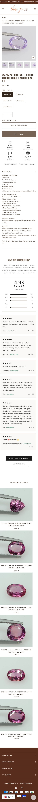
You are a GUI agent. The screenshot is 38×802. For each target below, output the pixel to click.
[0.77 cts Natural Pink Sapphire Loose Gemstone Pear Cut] (16, 504)
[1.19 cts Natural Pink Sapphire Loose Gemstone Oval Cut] (16, 631)
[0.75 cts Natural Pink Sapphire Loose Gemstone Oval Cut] (16, 715)
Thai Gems (10, 783)
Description (7, 171)
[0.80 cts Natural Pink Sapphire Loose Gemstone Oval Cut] (16, 547)
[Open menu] (5, 9)
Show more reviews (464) (19, 458)
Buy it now (19, 134)
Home (4, 17)
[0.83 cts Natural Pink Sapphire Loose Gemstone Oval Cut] (16, 673)
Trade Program (26, 783)
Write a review (19, 464)
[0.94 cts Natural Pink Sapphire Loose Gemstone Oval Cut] (16, 589)
